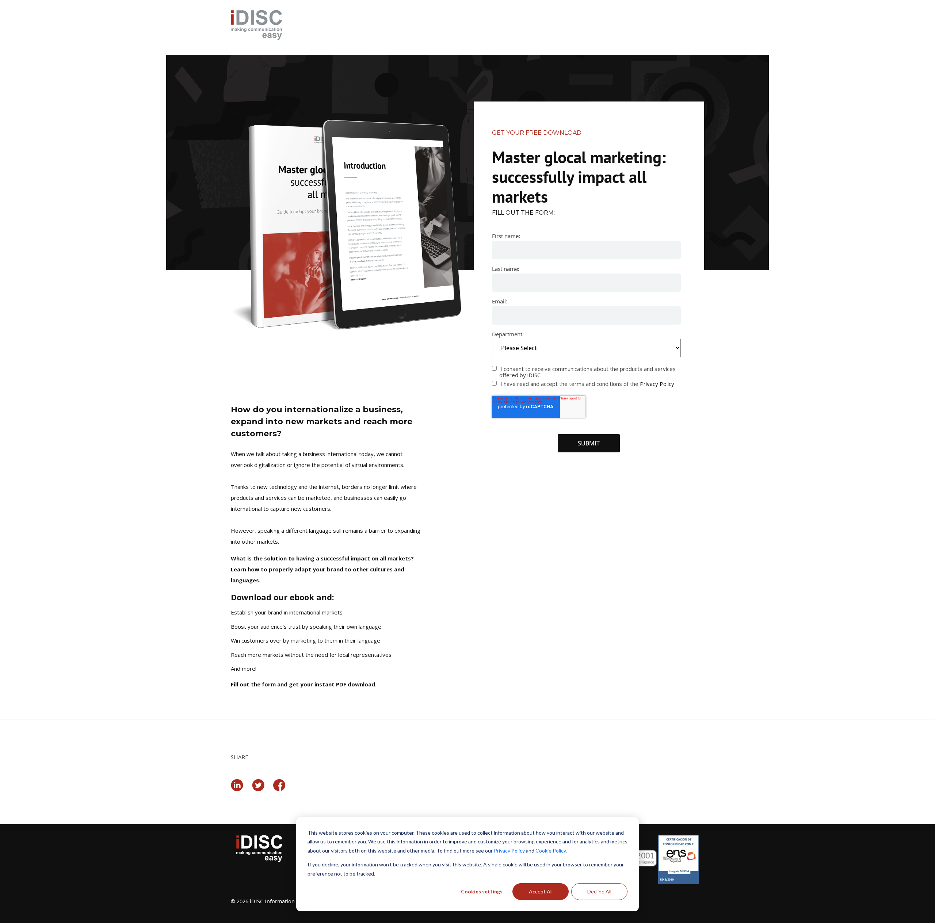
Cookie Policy (550, 850)
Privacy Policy (509, 850)
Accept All (541, 891)
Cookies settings (482, 891)
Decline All (599, 891)
